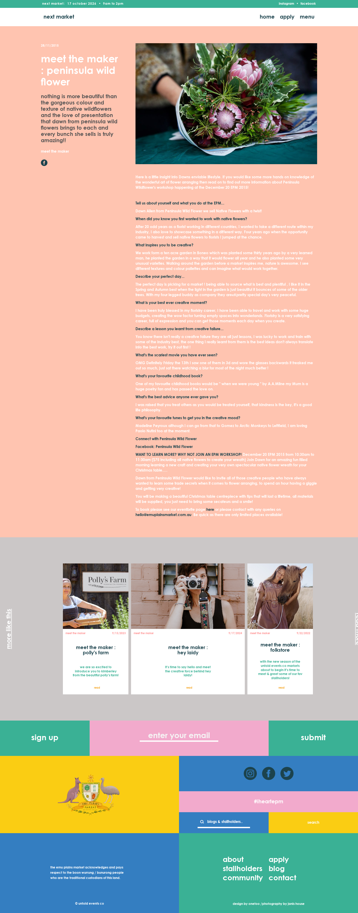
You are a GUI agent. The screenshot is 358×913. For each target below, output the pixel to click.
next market (59, 17)
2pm (119, 3)
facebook (308, 3)
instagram (286, 3)
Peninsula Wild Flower (174, 447)
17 (69, 3)
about (233, 859)
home (267, 17)
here (210, 510)
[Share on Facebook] (44, 162)
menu (307, 17)
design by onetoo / (247, 904)
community (243, 878)
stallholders (242, 869)
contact (282, 878)
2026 (92, 3)
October (80, 3)
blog (277, 869)
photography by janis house (283, 904)
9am (107, 3)
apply (287, 17)
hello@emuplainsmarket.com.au (163, 515)
